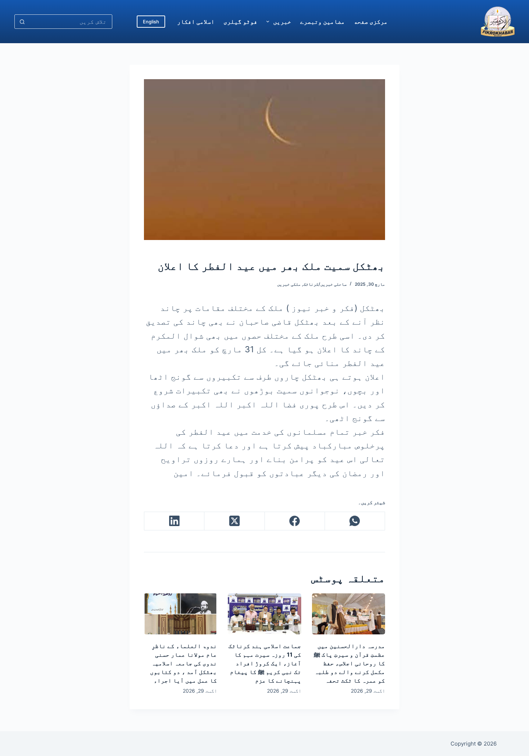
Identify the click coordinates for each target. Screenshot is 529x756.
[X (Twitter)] (234, 521)
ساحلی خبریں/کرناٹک (325, 284)
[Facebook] (294, 521)
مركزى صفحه (371, 21)
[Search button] (22, 21)
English (151, 21)
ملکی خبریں (289, 284)
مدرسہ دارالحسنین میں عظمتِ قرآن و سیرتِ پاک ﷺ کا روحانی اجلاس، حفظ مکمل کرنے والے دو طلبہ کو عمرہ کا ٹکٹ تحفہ (349, 663)
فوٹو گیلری (240, 21)
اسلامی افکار (195, 21)
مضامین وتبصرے (322, 21)
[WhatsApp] (355, 521)
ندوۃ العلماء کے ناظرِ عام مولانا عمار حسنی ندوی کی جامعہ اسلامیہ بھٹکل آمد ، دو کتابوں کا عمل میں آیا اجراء (183, 663)
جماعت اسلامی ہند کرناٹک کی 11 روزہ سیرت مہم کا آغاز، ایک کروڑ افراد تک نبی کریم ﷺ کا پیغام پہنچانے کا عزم (265, 663)
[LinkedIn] (174, 521)
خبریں (282, 21)
